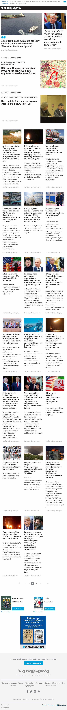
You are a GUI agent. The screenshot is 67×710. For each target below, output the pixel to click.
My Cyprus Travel (21, 3)
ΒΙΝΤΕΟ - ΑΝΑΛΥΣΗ (11, 58)
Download (18, 609)
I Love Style (44, 1)
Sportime (25, 1)
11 (41, 583)
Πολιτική (4, 683)
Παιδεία (48, 683)
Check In (51, 1)
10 (36, 583)
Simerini (19, 1)
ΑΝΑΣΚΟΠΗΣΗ (18, 598)
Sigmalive (13, 1)
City (39, 1)
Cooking (12, 3)
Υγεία (46, 598)
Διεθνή (62, 683)
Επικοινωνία (35, 699)
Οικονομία (13, 683)
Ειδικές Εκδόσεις (51, 686)
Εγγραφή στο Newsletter (33, 663)
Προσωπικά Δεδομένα (47, 699)
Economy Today (33, 1)
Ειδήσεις (55, 683)
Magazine (57, 1)
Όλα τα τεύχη (6, 612)
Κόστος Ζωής (30, 683)
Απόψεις (13, 686)
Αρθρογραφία (30, 686)
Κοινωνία (40, 683)
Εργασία (21, 683)
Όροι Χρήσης (17, 699)
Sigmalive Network (5, 2)
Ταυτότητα (26, 699)
